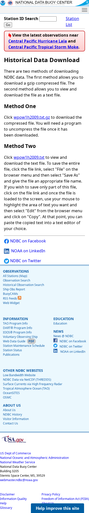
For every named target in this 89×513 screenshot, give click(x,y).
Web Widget (11, 303)
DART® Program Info (17, 328)
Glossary (6, 508)
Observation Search (16, 280)
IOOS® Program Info (17, 332)
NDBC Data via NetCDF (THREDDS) (27, 379)
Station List (72, 21)
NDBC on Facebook (27, 241)
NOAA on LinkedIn (27, 251)
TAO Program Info (15, 323)
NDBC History (12, 414)
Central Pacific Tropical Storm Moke (43, 47)
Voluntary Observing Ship (20, 337)
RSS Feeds (10, 298)
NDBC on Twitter (25, 260)
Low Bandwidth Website (19, 375)
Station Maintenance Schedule (24, 346)
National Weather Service (17, 462)
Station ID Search (21, 18)
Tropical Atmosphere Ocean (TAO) (26, 388)
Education (60, 323)
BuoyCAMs (10, 294)
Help (3, 503)
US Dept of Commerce (15, 453)
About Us (9, 410)
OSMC (7, 397)
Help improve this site (57, 508)
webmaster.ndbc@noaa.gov (19, 480)
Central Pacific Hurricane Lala (37, 41)
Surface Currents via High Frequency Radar (32, 384)
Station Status (12, 350)
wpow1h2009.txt (29, 157)
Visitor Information (16, 419)
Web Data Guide (14, 341)
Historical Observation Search (23, 285)
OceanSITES (11, 393)
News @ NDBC (63, 336)
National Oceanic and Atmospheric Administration (34, 458)
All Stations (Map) (15, 276)
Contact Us (10, 423)
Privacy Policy (51, 494)
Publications (11, 354)
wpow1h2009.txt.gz (32, 117)
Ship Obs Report (14, 289)
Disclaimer (7, 494)
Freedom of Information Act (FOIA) (65, 499)
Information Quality (13, 499)
